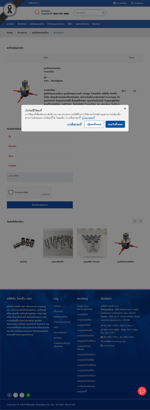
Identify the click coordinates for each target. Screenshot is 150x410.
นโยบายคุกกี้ (88, 117)
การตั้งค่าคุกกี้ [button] (74, 124)
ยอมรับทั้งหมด (115, 124)
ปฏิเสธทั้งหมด (94, 124)
